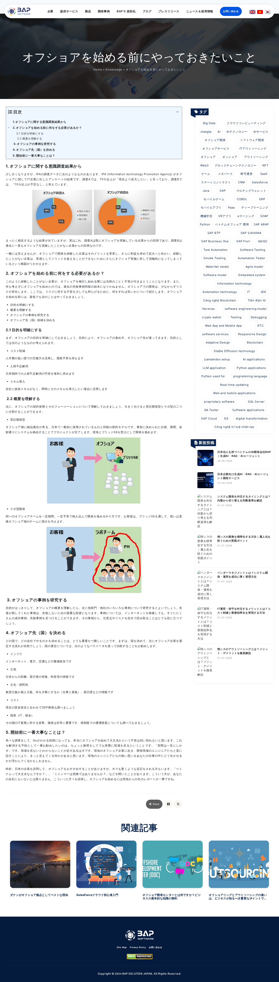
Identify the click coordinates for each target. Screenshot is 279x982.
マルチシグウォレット (251, 190)
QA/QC (263, 241)
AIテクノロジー (236, 131)
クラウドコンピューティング (246, 123)
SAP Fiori (243, 241)
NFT (265, 165)
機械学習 (206, 216)
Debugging (259, 317)
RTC (260, 325)
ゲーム (205, 174)
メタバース (225, 174)
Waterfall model (217, 266)
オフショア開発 (215, 140)
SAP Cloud (209, 418)
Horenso (208, 309)
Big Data (209, 123)
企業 (50, 11)
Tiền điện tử (257, 300)
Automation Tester (251, 258)
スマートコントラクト (216, 182)
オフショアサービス (215, 148)
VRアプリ (224, 216)
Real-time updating (234, 385)
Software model (215, 275)
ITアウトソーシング (253, 148)
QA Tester (211, 410)
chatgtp (206, 131)
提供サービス (69, 11)
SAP (223, 190)
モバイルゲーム (214, 199)
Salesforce (260, 182)
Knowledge (114, 69)
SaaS (264, 174)
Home (97, 69)
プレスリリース (168, 11)
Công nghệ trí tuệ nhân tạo (234, 427)
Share (156, 804)
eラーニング (245, 216)
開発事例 (104, 11)
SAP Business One (215, 241)
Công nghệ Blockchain (219, 300)
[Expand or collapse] (177, 112)
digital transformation (252, 418)
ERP (262, 199)
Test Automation (215, 250)
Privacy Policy (138, 947)
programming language (250, 376)
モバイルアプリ (211, 207)
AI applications (254, 359)
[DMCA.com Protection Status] (139, 956)
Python (205, 224)
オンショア (229, 157)
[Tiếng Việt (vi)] (260, 12)
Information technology (234, 283)
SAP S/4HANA (251, 233)
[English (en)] (252, 12)
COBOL (242, 199)
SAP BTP (214, 233)
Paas (231, 207)
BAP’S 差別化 (126, 11)
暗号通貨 (246, 174)
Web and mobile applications (234, 393)
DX (226, 418)
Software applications (248, 410)
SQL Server (256, 401)
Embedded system (252, 275)
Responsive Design (252, 334)
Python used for (213, 376)
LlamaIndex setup (217, 359)
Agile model (254, 266)
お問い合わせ (231, 11)
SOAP (264, 216)
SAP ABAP (261, 224)
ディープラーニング (254, 207)
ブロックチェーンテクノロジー (235, 165)
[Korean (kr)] (267, 12)
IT (248, 292)
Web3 (204, 165)
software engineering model (246, 309)
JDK (263, 292)
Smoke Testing (214, 258)
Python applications (251, 368)
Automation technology (220, 292)
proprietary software (219, 401)
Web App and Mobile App (223, 325)
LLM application (214, 368)
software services (215, 334)
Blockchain (255, 342)
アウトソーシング (256, 157)
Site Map (122, 947)
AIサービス (260, 131)
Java (206, 190)
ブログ (147, 11)
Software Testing (252, 250)
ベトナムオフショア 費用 (232, 224)
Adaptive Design (218, 342)
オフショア (208, 157)
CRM (241, 182)
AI (219, 131)
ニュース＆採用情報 (199, 11)
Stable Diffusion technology (234, 351)
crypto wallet (211, 317)
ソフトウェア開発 (252, 140)
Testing (236, 317)
